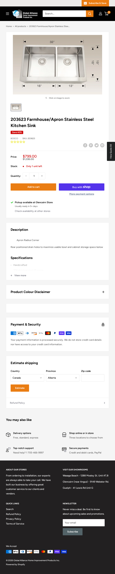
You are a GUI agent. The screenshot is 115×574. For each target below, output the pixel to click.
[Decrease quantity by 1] (26, 176)
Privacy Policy (13, 518)
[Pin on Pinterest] (91, 145)
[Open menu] (7, 13)
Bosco (14, 138)
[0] (106, 13)
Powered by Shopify (15, 564)
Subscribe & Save (97, 3)
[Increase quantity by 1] (42, 176)
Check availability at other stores (32, 211)
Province (51, 371)
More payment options (81, 194)
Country (15, 371)
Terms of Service (15, 523)
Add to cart (33, 186)
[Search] (89, 13)
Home (9, 26)
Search (10, 509)
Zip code (86, 371)
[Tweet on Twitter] (96, 145)
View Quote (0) (111, 151)
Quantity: (16, 176)
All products (20, 26)
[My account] (100, 13)
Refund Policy (17, 402)
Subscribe (72, 531)
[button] (18, 142)
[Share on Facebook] (85, 145)
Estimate (20, 388)
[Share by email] (102, 145)
